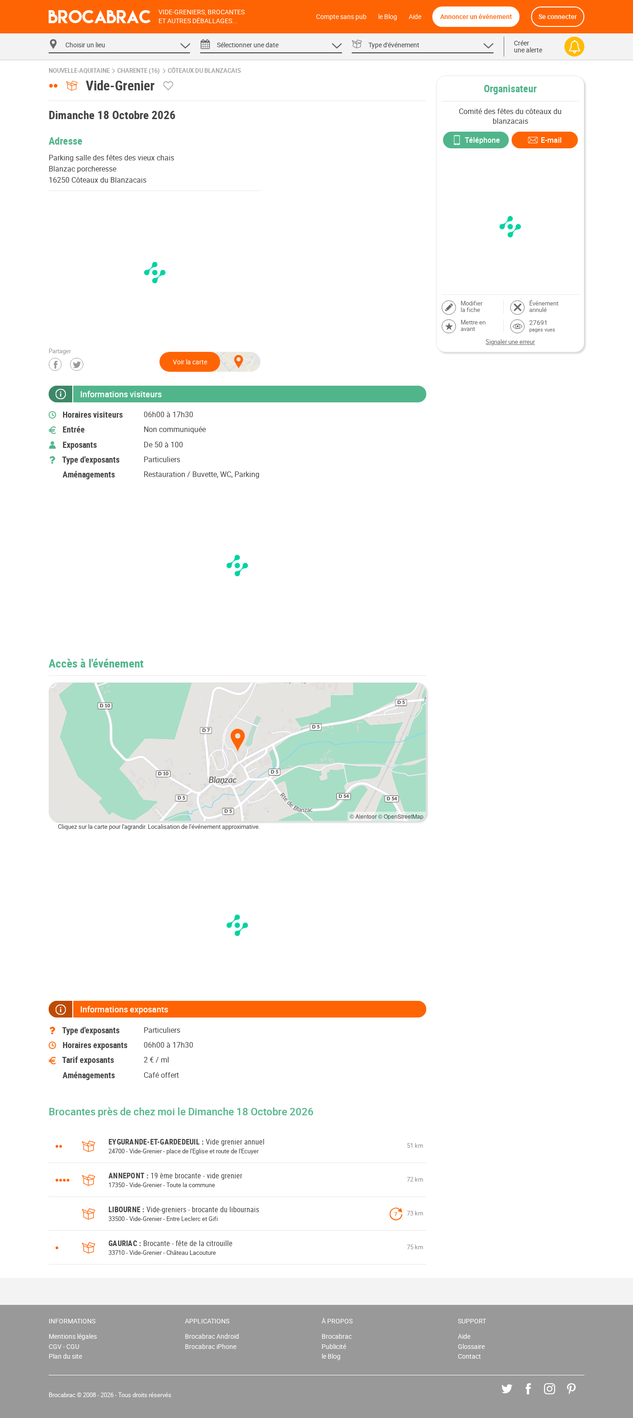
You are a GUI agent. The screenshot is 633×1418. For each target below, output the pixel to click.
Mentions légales (73, 1336)
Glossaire (471, 1346)
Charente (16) (138, 71)
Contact (469, 1356)
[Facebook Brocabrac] (535, 1395)
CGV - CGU (64, 1346)
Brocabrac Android (212, 1336)
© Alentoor (363, 816)
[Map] (237, 752)
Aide (415, 16)
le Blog (387, 16)
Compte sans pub (341, 16)
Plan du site (65, 1356)
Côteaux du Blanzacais (204, 71)
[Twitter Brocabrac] (513, 1395)
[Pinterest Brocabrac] (578, 1395)
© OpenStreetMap (401, 816)
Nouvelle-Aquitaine (79, 71)
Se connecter (557, 16)
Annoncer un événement (476, 16)
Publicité (334, 1346)
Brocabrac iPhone (210, 1346)
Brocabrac (337, 1336)
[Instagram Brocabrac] (556, 1395)
